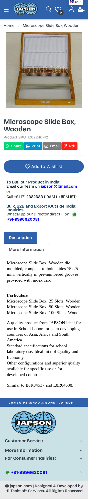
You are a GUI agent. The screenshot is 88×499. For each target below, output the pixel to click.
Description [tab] (20, 237)
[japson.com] (25, 14)
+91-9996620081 (28, 472)
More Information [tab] (26, 249)
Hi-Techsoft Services (24, 490)
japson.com (21, 486)
